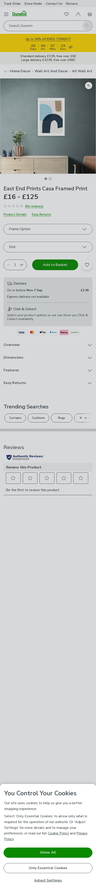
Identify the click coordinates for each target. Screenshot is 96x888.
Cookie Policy (58, 833)
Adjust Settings (48, 880)
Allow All (48, 852)
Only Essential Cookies (48, 868)
